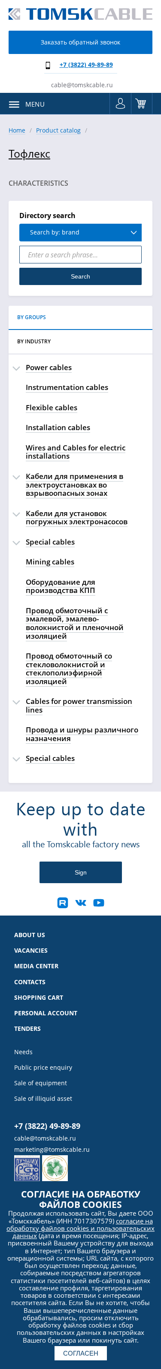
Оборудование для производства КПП (60, 586)
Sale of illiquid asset (43, 1098)
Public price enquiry (43, 1067)
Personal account (45, 1013)
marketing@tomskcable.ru (52, 1149)
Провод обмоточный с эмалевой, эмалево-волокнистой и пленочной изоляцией (75, 623)
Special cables (50, 542)
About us (29, 935)
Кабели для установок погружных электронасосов (77, 517)
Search (80, 276)
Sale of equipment (40, 1083)
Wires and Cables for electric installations (75, 452)
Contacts (30, 982)
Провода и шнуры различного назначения (82, 734)
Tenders (27, 1028)
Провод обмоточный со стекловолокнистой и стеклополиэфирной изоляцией (69, 668)
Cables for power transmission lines (79, 705)
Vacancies (31, 950)
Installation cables (58, 427)
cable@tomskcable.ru (82, 85)
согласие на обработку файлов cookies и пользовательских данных (80, 1228)
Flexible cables (51, 407)
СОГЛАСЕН (80, 1353)
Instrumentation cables (67, 387)
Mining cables (50, 562)
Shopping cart (141, 103)
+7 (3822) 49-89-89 (86, 64)
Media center (36, 966)
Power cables (49, 367)
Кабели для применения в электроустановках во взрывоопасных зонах (74, 484)
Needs (23, 1052)
